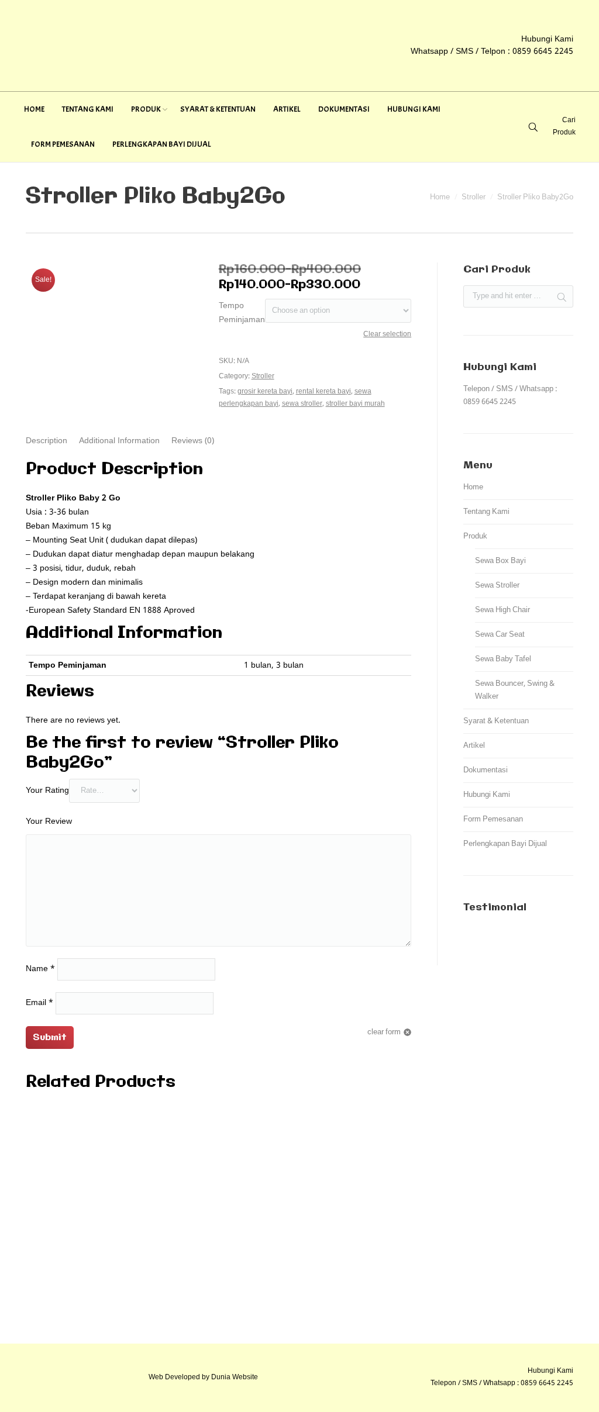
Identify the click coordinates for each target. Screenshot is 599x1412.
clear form (384, 1032)
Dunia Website (234, 1377)
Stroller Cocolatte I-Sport (218, 1263)
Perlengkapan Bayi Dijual (505, 844)
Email (39, 1003)
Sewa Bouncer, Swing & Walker (515, 690)
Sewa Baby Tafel (503, 659)
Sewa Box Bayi (500, 561)
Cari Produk (564, 127)
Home (440, 197)
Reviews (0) (192, 441)
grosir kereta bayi (264, 392)
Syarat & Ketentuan (496, 721)
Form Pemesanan (493, 819)
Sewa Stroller (497, 585)
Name (40, 969)
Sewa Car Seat (500, 634)
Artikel (474, 745)
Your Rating (47, 790)
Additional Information (119, 441)
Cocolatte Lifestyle (218, 1181)
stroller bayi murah (355, 404)
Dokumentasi (485, 770)
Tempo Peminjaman (242, 313)
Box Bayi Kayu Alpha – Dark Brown (218, 1303)
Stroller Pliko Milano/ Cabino (218, 1222)
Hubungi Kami (486, 795)
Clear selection (387, 334)
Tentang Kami (486, 512)
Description (46, 441)
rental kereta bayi (323, 392)
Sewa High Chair (502, 610)
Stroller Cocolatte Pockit (218, 1140)
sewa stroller (302, 404)
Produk (475, 536)
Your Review (49, 821)
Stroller (474, 197)
